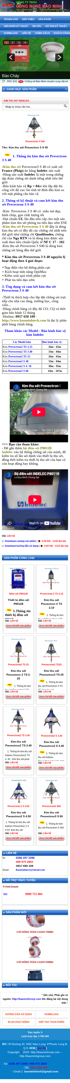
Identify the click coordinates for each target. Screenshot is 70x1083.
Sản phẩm (44, 19)
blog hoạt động (18, 1022)
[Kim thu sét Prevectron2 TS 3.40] (18, 732)
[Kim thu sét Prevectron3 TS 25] (51, 662)
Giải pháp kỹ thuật (16, 26)
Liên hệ (26, 33)
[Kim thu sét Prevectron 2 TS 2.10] (51, 591)
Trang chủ (11, 19)
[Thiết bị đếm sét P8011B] (18, 591)
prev (11, 57)
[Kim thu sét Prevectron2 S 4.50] (18, 803)
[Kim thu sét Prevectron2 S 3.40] (51, 733)
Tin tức (36, 26)
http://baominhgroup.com (35, 1056)
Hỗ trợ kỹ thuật (56, 26)
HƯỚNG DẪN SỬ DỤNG (18, 1014)
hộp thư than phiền (51, 1022)
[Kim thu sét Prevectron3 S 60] (51, 803)
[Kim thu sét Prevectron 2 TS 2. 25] (18, 662)
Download (11, 33)
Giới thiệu (28, 19)
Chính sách (42, 33)
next (59, 57)
